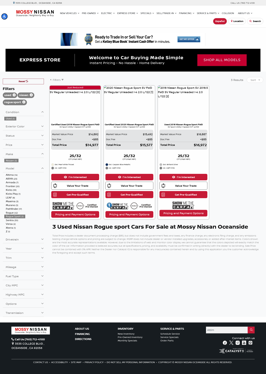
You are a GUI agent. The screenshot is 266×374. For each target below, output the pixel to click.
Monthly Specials (127, 340)
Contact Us (41, 362)
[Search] (251, 330)
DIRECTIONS (83, 339)
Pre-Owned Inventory (130, 337)
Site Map (76, 362)
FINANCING (82, 334)
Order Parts (167, 340)
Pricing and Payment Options (75, 214)
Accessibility (59, 362)
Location (238, 21)
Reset (22, 81)
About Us (82, 328)
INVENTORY (125, 328)
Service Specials (169, 337)
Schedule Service (170, 333)
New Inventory (126, 333)
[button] (4, 16)
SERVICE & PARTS (172, 328)
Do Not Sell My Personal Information (131, 362)
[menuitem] (24, 118)
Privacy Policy (94, 362)
